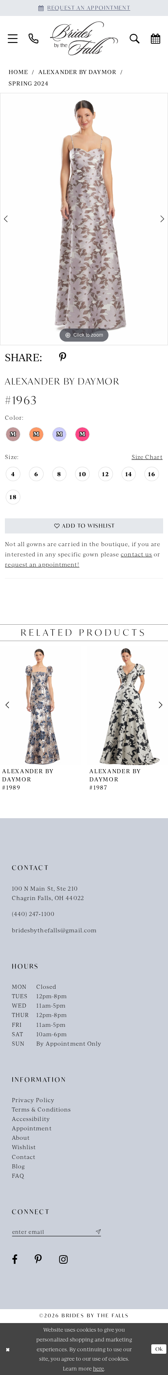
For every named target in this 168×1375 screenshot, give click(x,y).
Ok (159, 1349)
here (98, 1368)
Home (18, 72)
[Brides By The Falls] (83, 38)
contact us (136, 554)
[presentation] (40, 705)
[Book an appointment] (155, 38)
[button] (12, 38)
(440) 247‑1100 (33, 913)
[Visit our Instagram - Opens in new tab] (63, 1259)
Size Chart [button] (147, 456)
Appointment (32, 1128)
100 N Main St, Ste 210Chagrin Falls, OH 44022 (48, 893)
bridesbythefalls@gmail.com (54, 930)
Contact (24, 1156)
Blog (18, 1166)
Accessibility (31, 1118)
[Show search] (134, 38)
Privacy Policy (33, 1100)
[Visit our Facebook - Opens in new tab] (15, 1259)
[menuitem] (12, 38)
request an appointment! (42, 564)
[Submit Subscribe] (97, 1231)
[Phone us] (33, 38)
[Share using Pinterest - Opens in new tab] (62, 357)
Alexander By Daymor (77, 72)
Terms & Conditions (41, 1109)
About (21, 1137)
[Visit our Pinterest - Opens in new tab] (38, 1259)
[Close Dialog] (8, 1349)
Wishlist (24, 1147)
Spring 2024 (29, 83)
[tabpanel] (84, 219)
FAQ (18, 1175)
